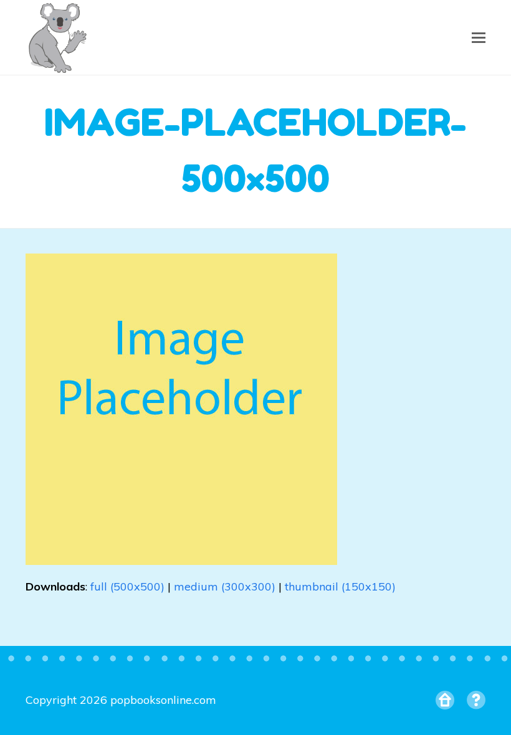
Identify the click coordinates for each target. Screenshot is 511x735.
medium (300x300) (224, 586)
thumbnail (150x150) (340, 586)
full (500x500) (127, 586)
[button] (478, 37)
